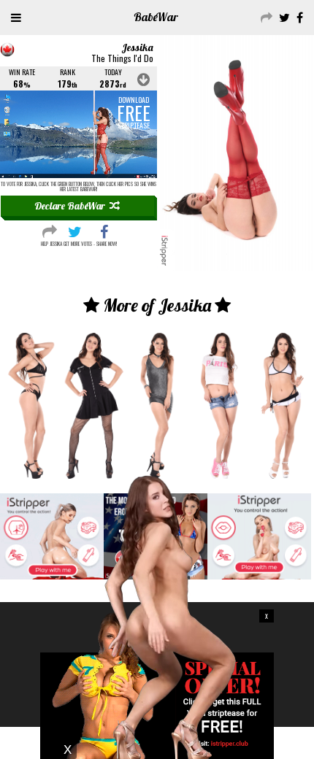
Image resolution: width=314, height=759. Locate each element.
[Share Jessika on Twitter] (75, 231)
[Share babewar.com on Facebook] (298, 17)
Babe (156, 16)
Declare (69, 205)
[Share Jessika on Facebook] (104, 231)
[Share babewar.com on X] (282, 17)
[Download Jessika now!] (78, 134)
